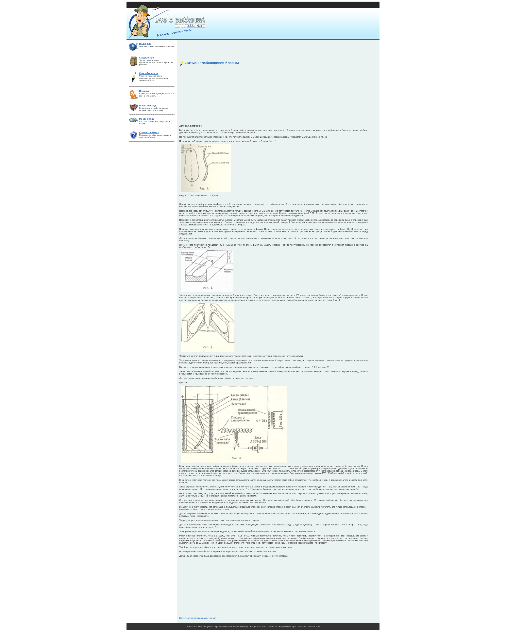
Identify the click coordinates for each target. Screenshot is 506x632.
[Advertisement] (251, 51)
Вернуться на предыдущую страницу (198, 618)
